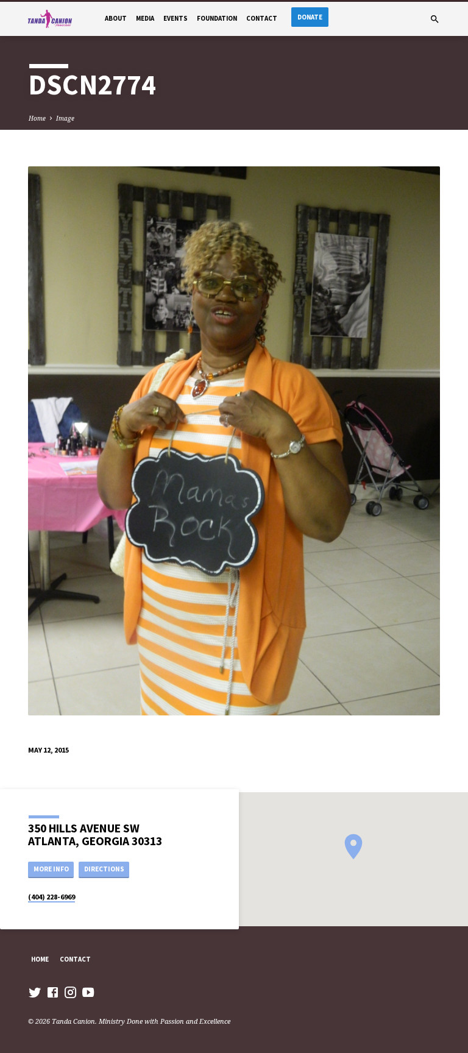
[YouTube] (88, 992)
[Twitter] (35, 992)
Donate (309, 17)
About (116, 18)
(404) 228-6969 (51, 896)
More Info (51, 869)
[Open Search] (435, 19)
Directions (104, 869)
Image (65, 118)
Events (175, 18)
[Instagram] (70, 992)
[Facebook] (53, 992)
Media (145, 18)
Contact (261, 18)
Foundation (217, 18)
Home (37, 118)
